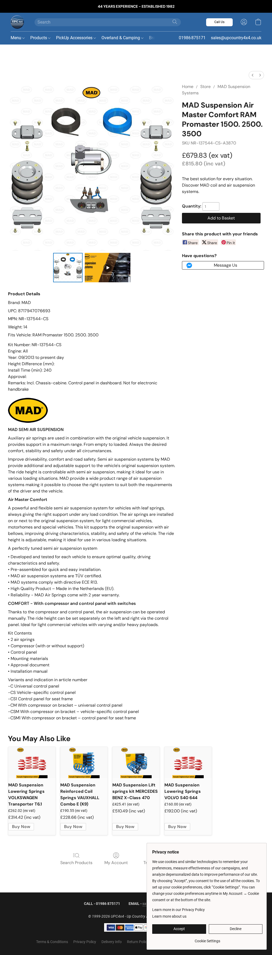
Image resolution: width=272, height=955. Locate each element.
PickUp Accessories (75, 37)
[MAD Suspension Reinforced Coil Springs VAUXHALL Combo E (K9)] (84, 762)
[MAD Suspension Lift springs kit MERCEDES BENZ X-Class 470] (136, 762)
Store (205, 86)
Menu (16, 37)
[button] (17, 22)
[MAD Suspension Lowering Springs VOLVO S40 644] (188, 762)
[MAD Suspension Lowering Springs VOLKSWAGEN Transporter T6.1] (32, 762)
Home (187, 86)
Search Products (76, 862)
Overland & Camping (121, 37)
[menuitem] (252, 75)
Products (39, 37)
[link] (207, 939)
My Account (116, 862)
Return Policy (138, 942)
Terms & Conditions (52, 942)
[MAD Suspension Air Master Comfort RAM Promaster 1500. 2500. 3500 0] (68, 268)
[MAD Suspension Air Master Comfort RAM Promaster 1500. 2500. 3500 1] (107, 268)
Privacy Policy (84, 942)
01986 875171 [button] (192, 37)
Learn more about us (169, 916)
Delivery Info (111, 942)
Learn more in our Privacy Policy (178, 910)
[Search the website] (175, 21)
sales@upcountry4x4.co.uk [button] (236, 37)
